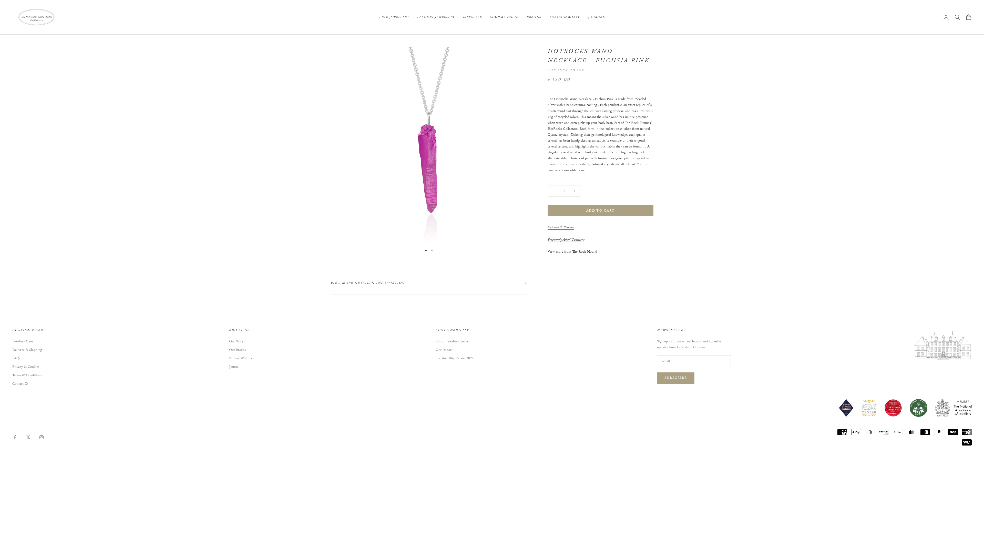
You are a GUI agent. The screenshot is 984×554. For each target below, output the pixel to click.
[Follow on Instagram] (41, 437)
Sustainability (565, 17)
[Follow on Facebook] (14, 437)
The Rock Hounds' (638, 123)
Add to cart (600, 211)
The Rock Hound (566, 70)
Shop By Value (504, 17)
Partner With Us (240, 358)
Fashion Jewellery (436, 17)
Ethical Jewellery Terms (452, 341)
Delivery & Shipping (27, 350)
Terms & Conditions (27, 375)
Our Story (236, 341)
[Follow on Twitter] (28, 437)
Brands (534, 17)
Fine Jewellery (394, 17)
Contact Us (20, 383)
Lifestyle (472, 17)
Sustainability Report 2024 (455, 358)
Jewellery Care (22, 341)
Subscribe (675, 378)
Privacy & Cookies (25, 366)
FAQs (16, 358)
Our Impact (444, 350)
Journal (596, 17)
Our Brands (237, 350)
